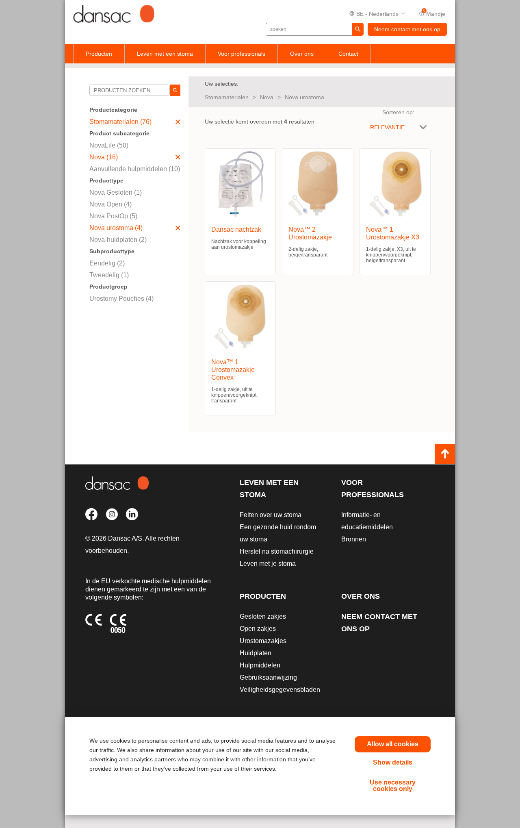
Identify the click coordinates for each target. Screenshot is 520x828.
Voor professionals (241, 53)
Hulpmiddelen (260, 665)
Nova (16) (103, 157)
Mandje (434, 13)
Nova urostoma (304, 97)
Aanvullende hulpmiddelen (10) (134, 168)
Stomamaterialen (227, 97)
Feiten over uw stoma (270, 514)
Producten (99, 53)
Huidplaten (255, 653)
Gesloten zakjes (263, 616)
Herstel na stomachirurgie (277, 551)
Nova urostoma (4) (116, 227)
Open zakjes (258, 628)
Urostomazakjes (263, 640)
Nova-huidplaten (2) (118, 239)
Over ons (302, 53)
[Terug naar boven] (445, 454)
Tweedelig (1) (109, 275)
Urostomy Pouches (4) (121, 298)
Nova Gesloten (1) (115, 192)
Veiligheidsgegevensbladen (280, 689)
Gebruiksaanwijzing (268, 677)
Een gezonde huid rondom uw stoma (278, 533)
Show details (392, 762)
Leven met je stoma (268, 563)
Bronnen (353, 539)
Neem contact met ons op (407, 29)
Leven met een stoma (165, 53)
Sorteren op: (398, 112)
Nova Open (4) (110, 204)
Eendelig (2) (107, 263)
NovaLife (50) (108, 145)
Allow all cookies (392, 744)
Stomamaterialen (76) (120, 121)
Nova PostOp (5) (113, 216)
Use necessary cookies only (393, 785)
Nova (266, 97)
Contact (348, 53)
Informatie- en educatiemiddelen (367, 520)
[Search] (175, 90)
